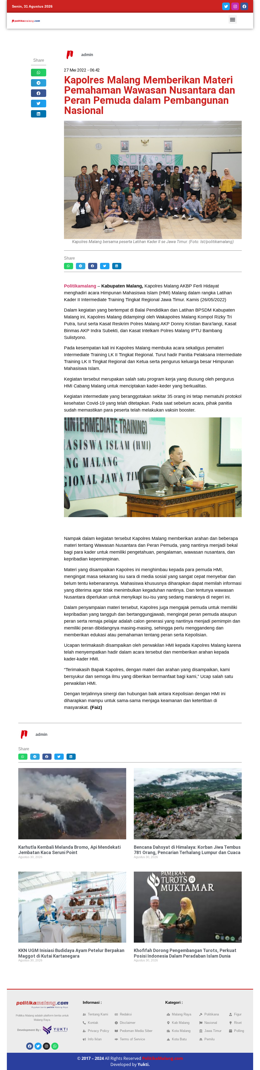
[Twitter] (226, 6)
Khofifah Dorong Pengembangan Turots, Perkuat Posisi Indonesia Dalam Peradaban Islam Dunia (185, 953)
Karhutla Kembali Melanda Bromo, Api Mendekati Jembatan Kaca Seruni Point (69, 849)
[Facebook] (244, 6)
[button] (233, 19)
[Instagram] (235, 6)
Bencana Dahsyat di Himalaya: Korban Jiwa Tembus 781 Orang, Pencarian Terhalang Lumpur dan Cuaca (187, 849)
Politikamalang (80, 285)
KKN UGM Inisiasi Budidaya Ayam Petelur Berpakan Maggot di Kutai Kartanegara (71, 953)
